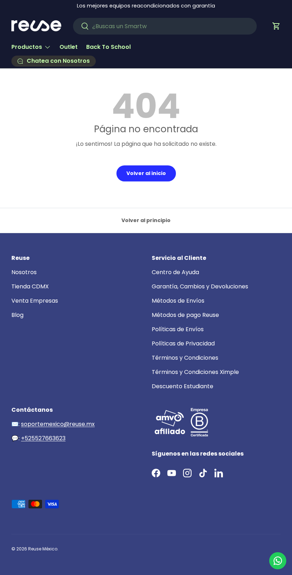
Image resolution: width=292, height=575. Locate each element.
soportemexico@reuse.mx (58, 424)
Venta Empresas (34, 301)
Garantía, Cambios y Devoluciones (200, 286)
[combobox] (165, 26)
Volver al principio (146, 220)
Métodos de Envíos (178, 301)
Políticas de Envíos (178, 329)
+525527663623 (43, 438)
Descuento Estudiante (182, 386)
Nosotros (24, 272)
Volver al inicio (146, 173)
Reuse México (42, 549)
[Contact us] (277, 560)
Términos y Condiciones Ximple (195, 372)
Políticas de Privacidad (183, 343)
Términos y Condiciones (185, 358)
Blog (17, 315)
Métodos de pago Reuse (185, 315)
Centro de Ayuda (175, 272)
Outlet (68, 47)
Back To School (108, 47)
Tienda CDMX (30, 286)
